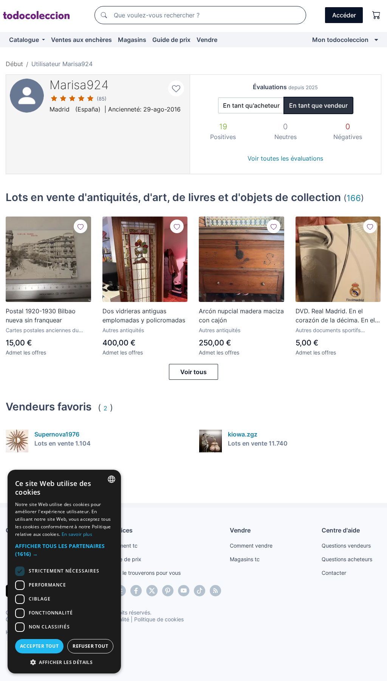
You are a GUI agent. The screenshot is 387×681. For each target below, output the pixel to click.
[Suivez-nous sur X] (152, 590)
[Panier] (376, 15)
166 (354, 198)
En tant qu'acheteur (251, 105)
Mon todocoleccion (340, 39)
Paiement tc (123, 545)
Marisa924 (79, 84)
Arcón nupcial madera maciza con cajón (241, 315)
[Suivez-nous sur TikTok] (199, 590)
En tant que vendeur (318, 105)
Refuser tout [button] (90, 646)
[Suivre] (80, 226)
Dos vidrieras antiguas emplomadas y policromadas (143, 315)
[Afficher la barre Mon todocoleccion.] (376, 39)
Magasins (132, 39)
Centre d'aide (341, 530)
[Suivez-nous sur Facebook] (136, 590)
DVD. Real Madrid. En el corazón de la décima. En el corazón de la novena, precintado (335, 316)
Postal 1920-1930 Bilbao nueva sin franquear (41, 315)
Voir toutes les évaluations (285, 158)
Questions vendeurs (346, 545)
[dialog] (64, 571)
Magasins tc (245, 559)
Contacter (334, 573)
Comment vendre (251, 545)
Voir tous (193, 372)
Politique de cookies (159, 619)
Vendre (207, 39)
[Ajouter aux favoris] (176, 88)
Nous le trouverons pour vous (144, 573)
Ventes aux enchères (81, 39)
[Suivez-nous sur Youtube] (183, 590)
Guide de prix (171, 39)
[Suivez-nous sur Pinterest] (167, 590)
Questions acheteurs (347, 559)
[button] (64, 550)
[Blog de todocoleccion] (215, 590)
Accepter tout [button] (39, 646)
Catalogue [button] (24, 39)
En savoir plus (77, 534)
